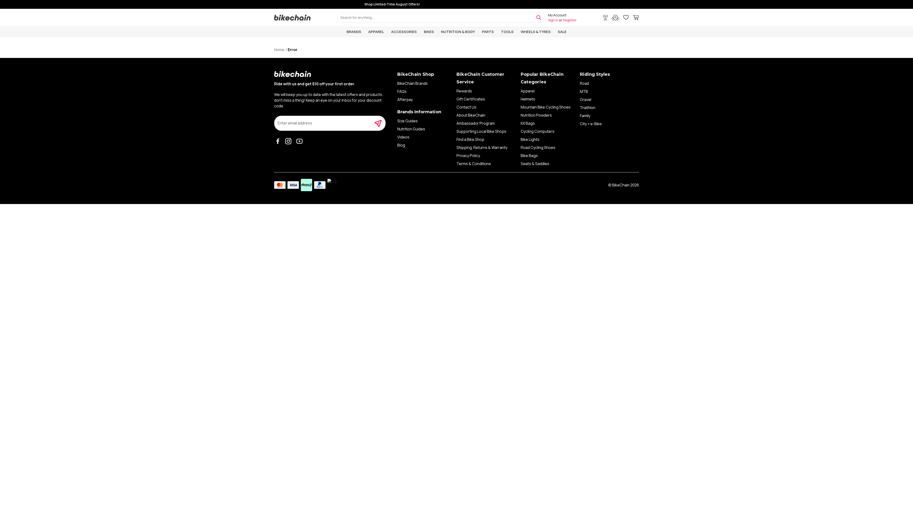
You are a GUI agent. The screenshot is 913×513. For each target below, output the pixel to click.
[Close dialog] (545, 205)
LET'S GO (502, 301)
